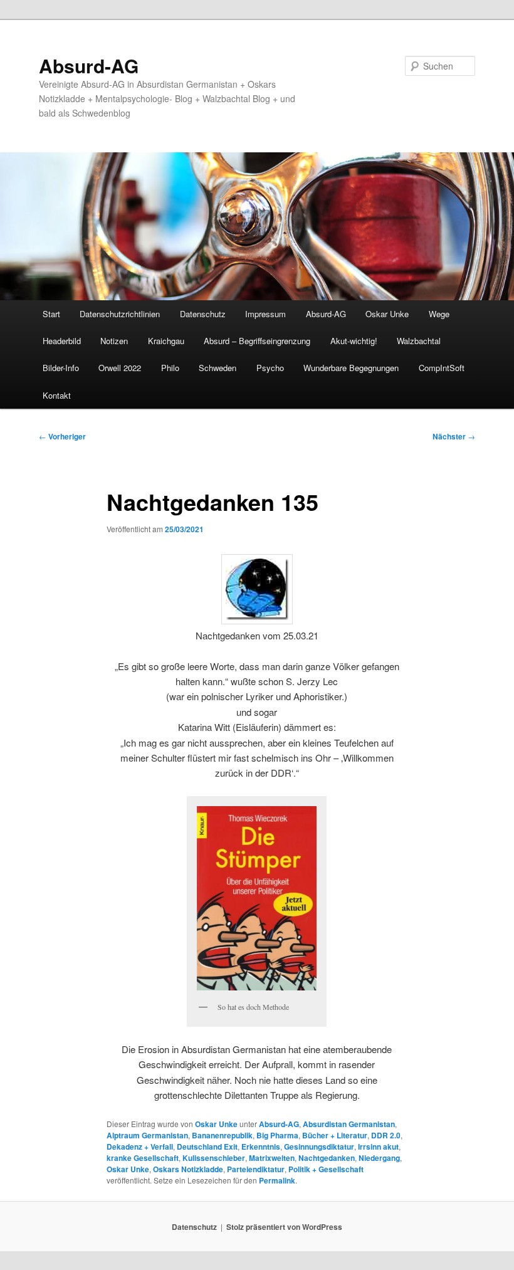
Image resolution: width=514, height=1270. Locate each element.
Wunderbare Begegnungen (351, 368)
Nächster (454, 436)
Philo (170, 368)
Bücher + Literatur (334, 1135)
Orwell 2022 (119, 368)
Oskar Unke (387, 314)
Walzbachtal (419, 341)
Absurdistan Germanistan (349, 1124)
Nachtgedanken (326, 1157)
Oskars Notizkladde (188, 1169)
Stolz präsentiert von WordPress (284, 1226)
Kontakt (57, 395)
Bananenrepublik (222, 1135)
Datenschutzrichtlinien (120, 314)
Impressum (265, 314)
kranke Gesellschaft (143, 1157)
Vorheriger (62, 436)
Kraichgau (166, 341)
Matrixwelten (272, 1157)
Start (51, 314)
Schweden (217, 368)
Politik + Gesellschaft (326, 1169)
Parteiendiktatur (256, 1169)
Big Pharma (277, 1135)
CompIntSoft (441, 368)
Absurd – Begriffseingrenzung (257, 341)
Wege (439, 314)
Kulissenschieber (213, 1157)
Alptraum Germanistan (147, 1135)
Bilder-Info (61, 368)
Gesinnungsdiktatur (319, 1146)
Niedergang (379, 1157)
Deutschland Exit (207, 1146)
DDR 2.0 (386, 1135)
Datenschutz (203, 314)
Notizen (114, 341)
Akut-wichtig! (353, 341)
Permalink (277, 1180)
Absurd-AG (89, 65)
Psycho (270, 368)
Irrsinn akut (378, 1146)
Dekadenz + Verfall (140, 1146)
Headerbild (62, 341)
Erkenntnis (260, 1146)
